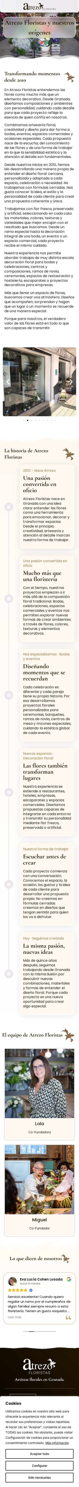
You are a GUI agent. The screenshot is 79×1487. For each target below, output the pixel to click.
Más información (57, 1443)
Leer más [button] (15, 1317)
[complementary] (39, 1441)
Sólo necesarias (39, 1477)
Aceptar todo (39, 1454)
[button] (7, 381)
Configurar (39, 1465)
